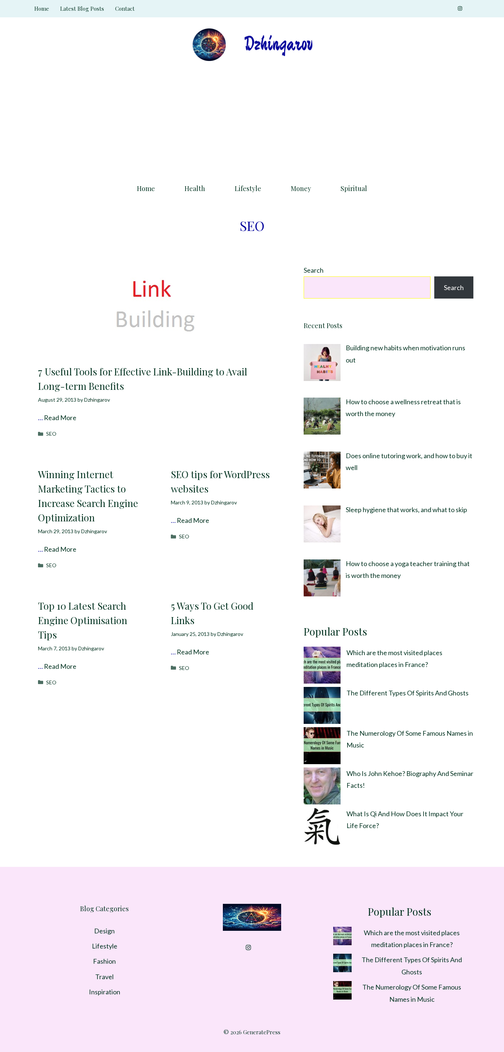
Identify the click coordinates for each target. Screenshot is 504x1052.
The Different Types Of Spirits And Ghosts (407, 693)
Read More (60, 417)
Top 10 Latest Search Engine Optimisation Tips (82, 620)
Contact (125, 8)
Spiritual (354, 188)
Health (194, 188)
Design (104, 931)
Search (314, 270)
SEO (51, 433)
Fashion (104, 961)
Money (301, 188)
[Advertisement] (252, 120)
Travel (104, 977)
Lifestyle (248, 188)
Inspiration (104, 992)
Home (41, 8)
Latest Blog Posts (82, 8)
